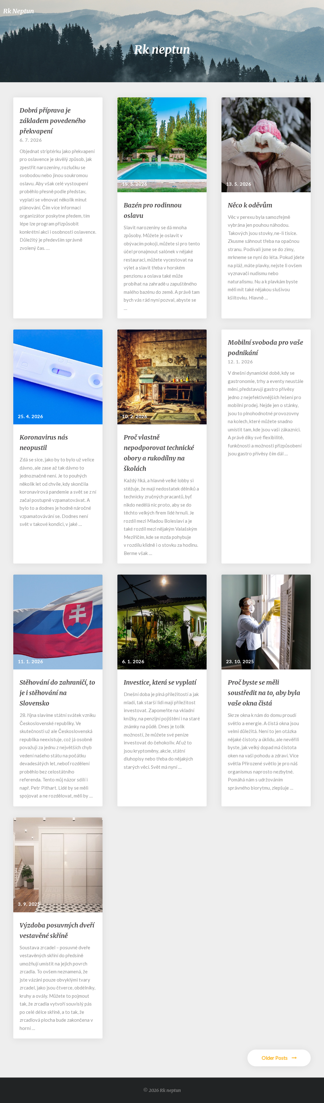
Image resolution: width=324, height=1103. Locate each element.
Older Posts (275, 1058)
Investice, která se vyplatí (160, 682)
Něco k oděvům (250, 205)
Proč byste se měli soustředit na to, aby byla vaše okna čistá (264, 692)
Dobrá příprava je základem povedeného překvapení (53, 120)
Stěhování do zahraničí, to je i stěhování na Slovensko (57, 692)
